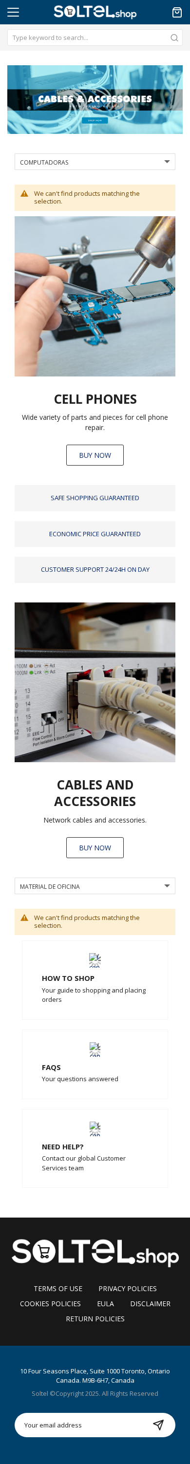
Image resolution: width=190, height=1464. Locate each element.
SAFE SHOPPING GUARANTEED (95, 497)
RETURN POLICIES (95, 1318)
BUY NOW (95, 455)
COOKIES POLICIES (50, 1303)
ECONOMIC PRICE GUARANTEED (95, 533)
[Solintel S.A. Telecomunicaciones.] (95, 1252)
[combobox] (95, 37)
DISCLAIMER (150, 1303)
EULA (105, 1303)
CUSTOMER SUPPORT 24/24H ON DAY (95, 569)
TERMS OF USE (58, 1288)
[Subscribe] (158, 1425)
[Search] (174, 37)
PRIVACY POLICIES (127, 1288)
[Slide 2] (95, 99)
